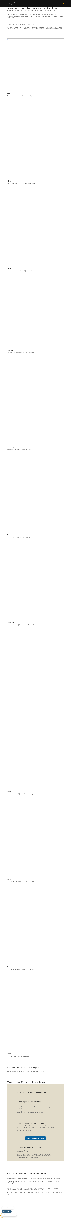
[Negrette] (35, 348)
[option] (35, 1213)
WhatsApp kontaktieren (9, 1214)
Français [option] (2, 1217)
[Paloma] (35, 790)
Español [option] (2, 1213)
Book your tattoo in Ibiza (35, 1138)
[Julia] (35, 533)
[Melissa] (35, 965)
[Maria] (35, 621)
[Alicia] (35, 40)
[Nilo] (35, 267)
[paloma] (35, 708)
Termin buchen (6, 1211)
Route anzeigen (7, 1207)
